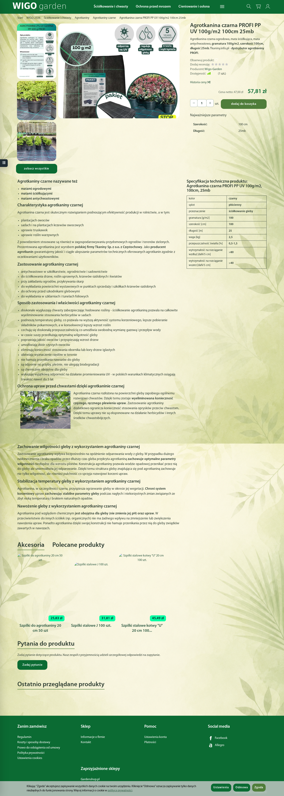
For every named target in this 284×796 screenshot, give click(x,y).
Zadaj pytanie (32, 664)
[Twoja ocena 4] (223, 65)
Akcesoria (30, 545)
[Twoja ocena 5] (226, 65)
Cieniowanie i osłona (194, 6)
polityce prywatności (120, 790)
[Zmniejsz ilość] (210, 103)
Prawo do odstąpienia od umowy (38, 747)
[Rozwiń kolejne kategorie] (222, 7)
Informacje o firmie (93, 737)
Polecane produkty (78, 545)
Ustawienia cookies (29, 758)
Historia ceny (198, 82)
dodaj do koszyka (243, 104)
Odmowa (242, 787)
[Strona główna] (40, 6)
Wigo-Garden (213, 69)
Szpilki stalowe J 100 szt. (91, 626)
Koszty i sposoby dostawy (33, 742)
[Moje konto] (268, 6)
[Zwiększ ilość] (193, 103)
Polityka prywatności (30, 753)
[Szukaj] (249, 6)
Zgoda (258, 787)
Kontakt (86, 742)
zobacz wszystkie (36, 168)
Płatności (150, 742)
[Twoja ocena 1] (212, 65)
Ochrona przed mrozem (153, 6)
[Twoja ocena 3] (219, 65)
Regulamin (24, 737)
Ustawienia (221, 787)
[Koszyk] (258, 6)
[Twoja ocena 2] (216, 65)
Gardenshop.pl (90, 779)
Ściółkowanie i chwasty (111, 6)
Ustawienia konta (155, 737)
